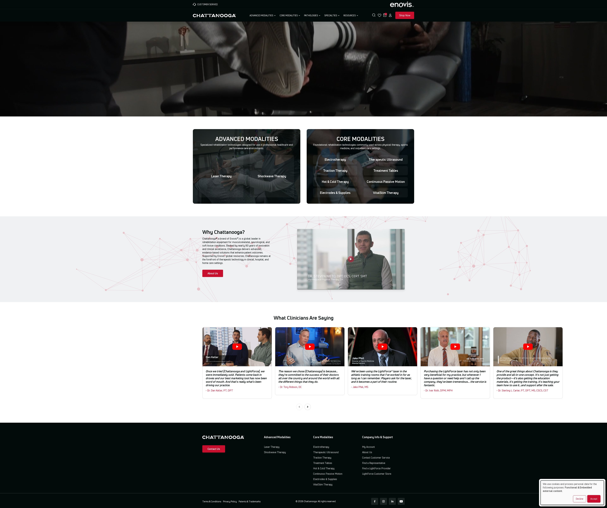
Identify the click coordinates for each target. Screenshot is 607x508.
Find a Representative (373, 463)
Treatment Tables (385, 171)
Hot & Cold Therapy (335, 182)
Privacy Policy (230, 501)
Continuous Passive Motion (386, 182)
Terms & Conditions (211, 501)
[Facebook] (374, 501)
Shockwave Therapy (272, 176)
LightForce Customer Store (376, 473)
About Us (213, 273)
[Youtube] (401, 501)
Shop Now (404, 15)
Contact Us (214, 448)
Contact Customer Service (376, 457)
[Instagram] (383, 501)
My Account (368, 446)
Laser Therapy (221, 176)
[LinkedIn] (392, 501)
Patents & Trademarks (250, 501)
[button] (374, 15)
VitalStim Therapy (386, 193)
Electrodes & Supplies (335, 193)
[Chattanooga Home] (214, 15)
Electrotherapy (335, 159)
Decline (579, 498)
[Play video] (351, 259)
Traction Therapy (335, 171)
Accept (593, 498)
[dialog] (572, 493)
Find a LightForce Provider (376, 468)
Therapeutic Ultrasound (386, 159)
